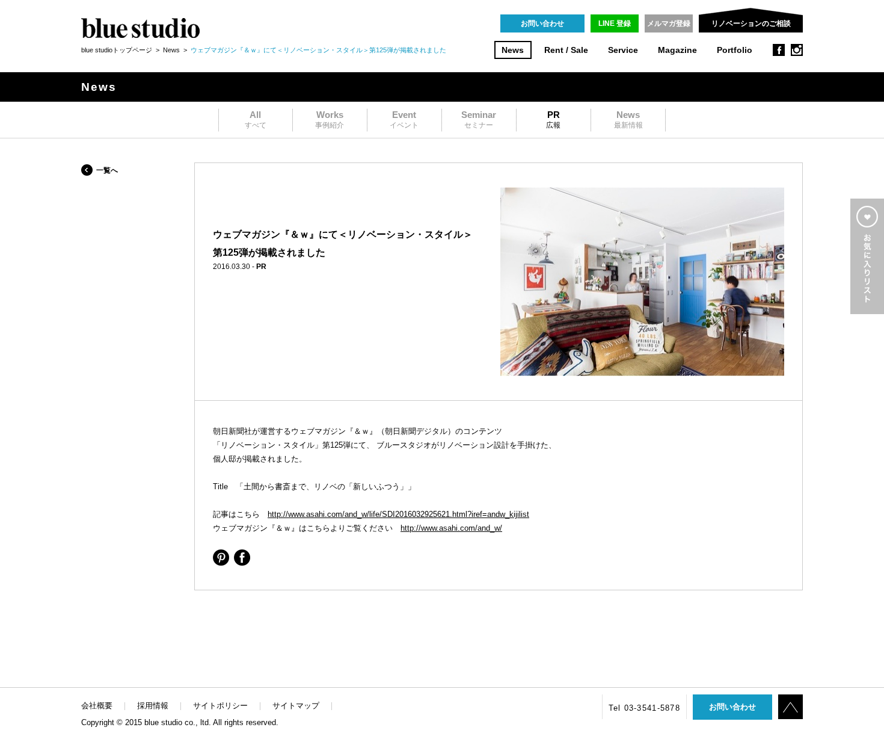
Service (623, 50)
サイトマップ (295, 705)
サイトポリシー (220, 705)
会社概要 (96, 705)
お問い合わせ (542, 23)
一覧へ (107, 170)
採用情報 (152, 705)
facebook (779, 50)
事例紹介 (329, 119)
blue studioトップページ (116, 50)
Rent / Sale (566, 50)
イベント (404, 119)
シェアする (221, 557)
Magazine (677, 50)
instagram (797, 50)
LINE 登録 (614, 23)
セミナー (478, 119)
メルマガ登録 (668, 23)
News (513, 50)
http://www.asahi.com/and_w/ (451, 528)
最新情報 (628, 119)
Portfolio (734, 50)
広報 (553, 119)
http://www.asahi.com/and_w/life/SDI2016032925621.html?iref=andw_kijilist (398, 514)
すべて (255, 119)
